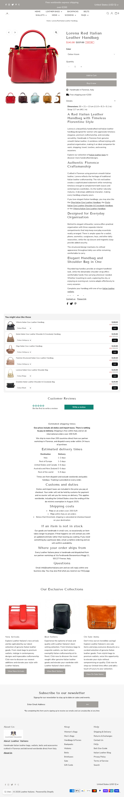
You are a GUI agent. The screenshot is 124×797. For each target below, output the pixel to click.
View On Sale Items (95, 674)
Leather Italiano (27, 791)
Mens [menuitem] (55, 15)
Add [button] (114, 328)
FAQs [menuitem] (84, 15)
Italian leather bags (97, 155)
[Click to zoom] (56, 32)
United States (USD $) (105, 4)
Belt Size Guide (100, 748)
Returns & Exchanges (103, 736)
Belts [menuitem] (86, 11)
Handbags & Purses (72, 740)
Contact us (70, 299)
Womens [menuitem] (69, 15)
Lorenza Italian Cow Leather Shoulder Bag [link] (32, 370)
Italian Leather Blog (102, 752)
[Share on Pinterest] (75, 304)
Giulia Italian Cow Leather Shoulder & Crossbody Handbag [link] (38, 334)
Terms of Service (101, 761)
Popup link (81, 299)
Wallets (67, 748)
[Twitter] (12, 5)
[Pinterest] (16, 5)
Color (68, 49)
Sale (66, 761)
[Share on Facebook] (68, 304)
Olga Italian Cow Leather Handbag (86, 202)
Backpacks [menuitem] (72, 11)
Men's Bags (69, 736)
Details (69, 101)
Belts (66, 752)
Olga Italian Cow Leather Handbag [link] (29, 346)
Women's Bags (71, 731)
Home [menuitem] (38, 11)
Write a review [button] (79, 407)
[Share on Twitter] (71, 304)
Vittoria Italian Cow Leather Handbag (89, 208)
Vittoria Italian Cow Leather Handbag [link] (30, 322)
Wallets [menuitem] (40, 15)
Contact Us (98, 740)
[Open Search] (108, 13)
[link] (10, 325)
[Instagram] (9, 5)
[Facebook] (6, 5)
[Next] (15, 32)
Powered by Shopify (45, 791)
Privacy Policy (100, 756)
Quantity (70, 61)
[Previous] (9, 32)
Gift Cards (68, 765)
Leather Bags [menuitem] (53, 11)
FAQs (96, 744)
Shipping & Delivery (102, 731)
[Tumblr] (19, 5)
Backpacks (68, 744)
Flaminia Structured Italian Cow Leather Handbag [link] (34, 358)
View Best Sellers (55, 671)
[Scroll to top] (119, 792)
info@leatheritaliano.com (52, 567)
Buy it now (91, 83)
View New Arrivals (16, 671)
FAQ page (85, 571)
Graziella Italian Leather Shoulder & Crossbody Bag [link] (35, 382)
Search (97, 765)
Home (48, 21)
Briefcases (68, 756)
